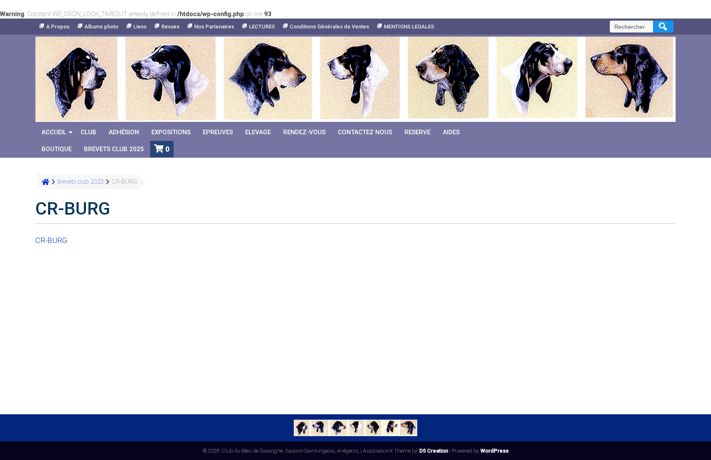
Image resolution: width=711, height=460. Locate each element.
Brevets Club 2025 (114, 149)
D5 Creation (433, 451)
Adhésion (124, 132)
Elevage (258, 132)
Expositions (171, 132)
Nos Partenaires (214, 26)
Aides (451, 132)
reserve (417, 132)
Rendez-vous (304, 132)
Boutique (57, 149)
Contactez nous (365, 132)
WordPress (495, 451)
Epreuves (218, 132)
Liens (139, 26)
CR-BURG (51, 240)
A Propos (58, 26)
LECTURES (262, 26)
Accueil (54, 132)
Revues (170, 26)
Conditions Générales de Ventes (329, 26)
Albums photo (101, 26)
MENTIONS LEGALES (409, 26)
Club (88, 132)
